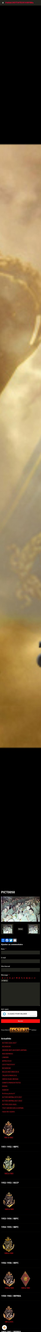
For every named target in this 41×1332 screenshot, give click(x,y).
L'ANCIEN (5, 1057)
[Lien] (21, 978)
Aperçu (5, 980)
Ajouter (20, 1021)
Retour (20, 929)
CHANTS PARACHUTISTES (11, 1083)
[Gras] (2, 978)
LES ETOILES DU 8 (8, 1064)
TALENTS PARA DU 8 (9, 1075)
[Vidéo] (29, 978)
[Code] (32, 978)
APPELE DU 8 (6, 1061)
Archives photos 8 (8, 1093)
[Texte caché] (24, 978)
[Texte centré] (19, 978)
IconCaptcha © (33, 1015)
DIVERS (4, 1086)
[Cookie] (4, 1327)
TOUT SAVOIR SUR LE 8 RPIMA (12, 1108)
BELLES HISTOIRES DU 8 (10, 1072)
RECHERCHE (6, 1046)
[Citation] (16, 978)
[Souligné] (7, 978)
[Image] (26, 978)
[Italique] (5, 978)
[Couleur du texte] (13, 978)
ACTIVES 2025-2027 (9, 1043)
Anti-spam (5, 1009)
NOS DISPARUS (7, 1054)
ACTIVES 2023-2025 (9, 1104)
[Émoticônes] (34, 978)
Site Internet (5, 966)
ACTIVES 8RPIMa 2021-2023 (12, 1101)
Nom (3, 949)
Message (4, 975)
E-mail (3, 958)
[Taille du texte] (10, 978)
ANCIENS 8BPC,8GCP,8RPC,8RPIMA (14, 1050)
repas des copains (8, 1112)
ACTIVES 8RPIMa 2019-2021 (12, 1097)
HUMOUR (5, 1090)
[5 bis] (17, 1280)
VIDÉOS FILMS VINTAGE (10, 1079)
